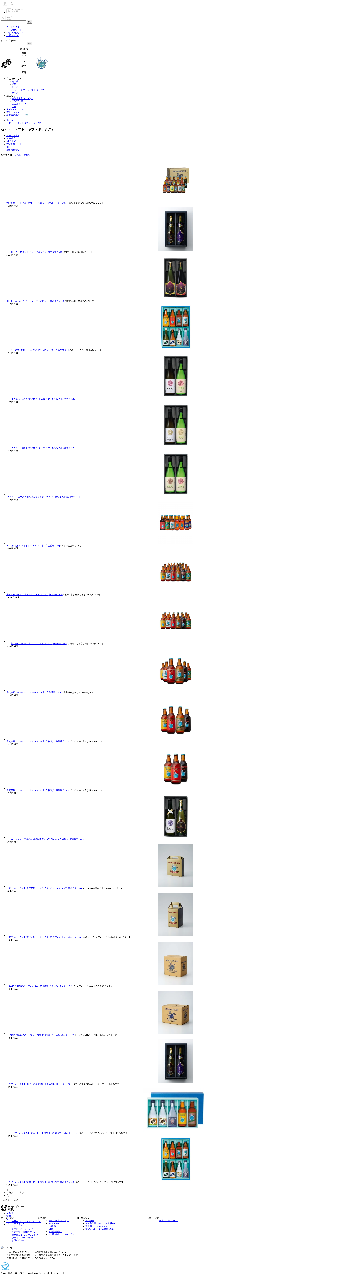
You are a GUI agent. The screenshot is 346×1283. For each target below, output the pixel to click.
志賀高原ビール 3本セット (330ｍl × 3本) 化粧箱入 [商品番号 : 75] (37, 790)
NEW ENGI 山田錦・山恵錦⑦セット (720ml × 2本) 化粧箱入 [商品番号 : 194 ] (43, 497)
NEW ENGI (17, 101)
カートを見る (12, 27)
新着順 (27, 155)
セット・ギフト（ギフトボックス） (29, 90)
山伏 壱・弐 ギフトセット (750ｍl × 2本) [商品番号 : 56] (37, 252)
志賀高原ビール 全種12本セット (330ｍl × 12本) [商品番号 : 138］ (37, 203)
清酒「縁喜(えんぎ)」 (22, 98)
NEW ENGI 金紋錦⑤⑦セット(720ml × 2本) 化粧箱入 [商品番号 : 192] (43, 448)
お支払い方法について (23, 1229)
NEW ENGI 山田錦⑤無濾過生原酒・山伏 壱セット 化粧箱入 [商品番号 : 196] (47, 839)
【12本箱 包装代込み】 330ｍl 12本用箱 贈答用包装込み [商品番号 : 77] (40, 1035)
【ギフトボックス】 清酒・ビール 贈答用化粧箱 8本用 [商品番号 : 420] (40, 1182)
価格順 (17, 155)
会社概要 (89, 1220)
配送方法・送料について (24, 1232)
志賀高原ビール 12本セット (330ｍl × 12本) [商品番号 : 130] (39, 643)
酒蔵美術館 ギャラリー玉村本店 (100, 1223)
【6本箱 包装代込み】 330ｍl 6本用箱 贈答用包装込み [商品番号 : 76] (39, 986)
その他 (15, 81)
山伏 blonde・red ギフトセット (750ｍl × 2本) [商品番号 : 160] (35, 301)
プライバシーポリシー (23, 1237)
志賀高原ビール (19, 104)
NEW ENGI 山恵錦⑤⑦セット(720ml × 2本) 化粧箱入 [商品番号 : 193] (43, 399)
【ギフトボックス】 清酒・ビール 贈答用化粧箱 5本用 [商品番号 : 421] (45, 1133)
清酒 (14, 84)
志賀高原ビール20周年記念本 (99, 1229)
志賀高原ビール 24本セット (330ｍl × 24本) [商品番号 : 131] (34, 594)
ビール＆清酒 (12, 135)
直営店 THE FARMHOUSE (98, 1226)
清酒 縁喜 (11, 138)
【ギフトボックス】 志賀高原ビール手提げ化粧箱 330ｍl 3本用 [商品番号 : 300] (44, 888)
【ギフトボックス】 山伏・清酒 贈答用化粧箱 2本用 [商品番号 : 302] (39, 1084)
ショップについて (15, 33)
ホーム (9, 120)
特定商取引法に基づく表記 (25, 1235)
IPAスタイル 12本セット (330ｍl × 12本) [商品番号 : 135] (33, 545)
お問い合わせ (12, 35)
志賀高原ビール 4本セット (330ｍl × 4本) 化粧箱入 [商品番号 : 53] (37, 741)
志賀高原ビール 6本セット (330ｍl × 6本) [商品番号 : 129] (33, 692)
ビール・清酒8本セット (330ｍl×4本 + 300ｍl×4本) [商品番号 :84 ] (37, 350)
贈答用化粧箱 (12, 150)
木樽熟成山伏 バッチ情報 (62, 1234)
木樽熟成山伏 (55, 1231)
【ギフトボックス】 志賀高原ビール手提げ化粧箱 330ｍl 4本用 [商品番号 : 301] (44, 937)
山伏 (14, 106)
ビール (15, 87)
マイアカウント (14, 30)
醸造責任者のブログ (168, 1220)
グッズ (15, 93)
